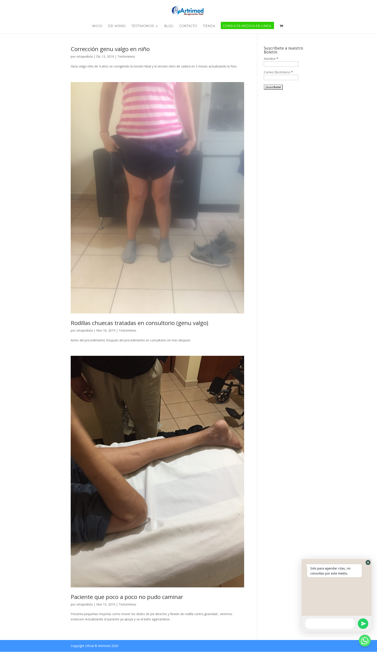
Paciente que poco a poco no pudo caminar (127, 597)
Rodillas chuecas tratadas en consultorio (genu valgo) (139, 323)
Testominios (126, 56)
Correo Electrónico (278, 72)
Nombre (271, 59)
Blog (168, 26)
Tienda (209, 26)
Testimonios (142, 26)
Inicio (97, 26)
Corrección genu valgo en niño (110, 49)
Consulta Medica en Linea (247, 26)
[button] (368, 562)
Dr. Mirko (117, 26)
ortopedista (84, 56)
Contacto (188, 26)
